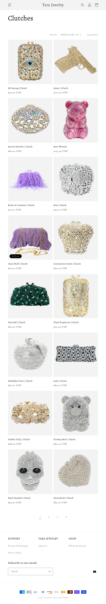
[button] (9, 4)
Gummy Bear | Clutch (64, 439)
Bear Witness (60, 146)
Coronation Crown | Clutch (67, 263)
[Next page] (65, 516)
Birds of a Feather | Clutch (21, 205)
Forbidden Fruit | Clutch (20, 381)
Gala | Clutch (60, 381)
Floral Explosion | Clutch (66, 322)
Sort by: (53, 34)
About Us (42, 545)
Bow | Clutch (60, 205)
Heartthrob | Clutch (63, 498)
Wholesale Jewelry (77, 545)
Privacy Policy (15, 552)
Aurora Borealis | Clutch (20, 146)
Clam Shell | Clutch (18, 263)
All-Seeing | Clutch (17, 88)
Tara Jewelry (48, 597)
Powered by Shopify (60, 597)
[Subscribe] (49, 571)
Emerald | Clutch (16, 322)
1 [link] (40, 516)
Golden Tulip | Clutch (19, 439)
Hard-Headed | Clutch (19, 498)
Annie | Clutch (61, 88)
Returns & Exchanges (18, 545)
